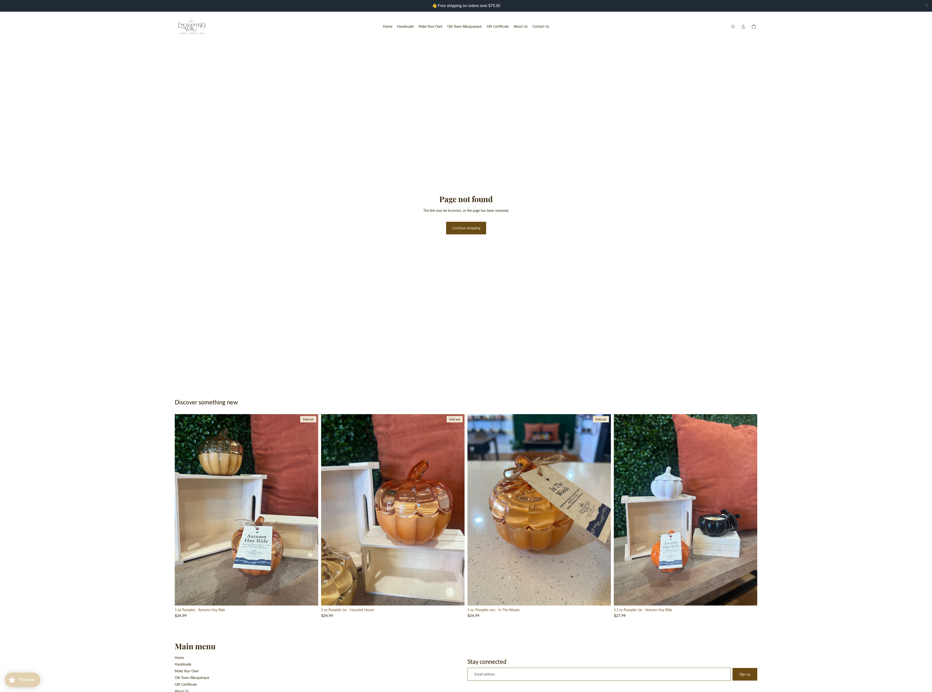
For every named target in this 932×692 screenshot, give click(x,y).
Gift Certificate (186, 684)
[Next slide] (311, 509)
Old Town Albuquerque (192, 677)
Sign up (744, 674)
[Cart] (754, 26)
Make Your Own (187, 671)
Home (179, 658)
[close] (926, 5)
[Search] (733, 26)
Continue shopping (466, 228)
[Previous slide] (182, 509)
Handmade (183, 664)
